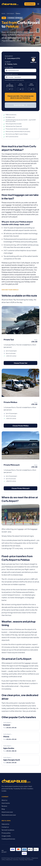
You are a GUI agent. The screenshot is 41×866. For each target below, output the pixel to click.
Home (3, 13)
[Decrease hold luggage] (18, 89)
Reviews (4, 806)
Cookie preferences (8, 839)
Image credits (6, 836)
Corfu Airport (10, 13)
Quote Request (29, 4)
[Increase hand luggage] (33, 89)
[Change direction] (33, 59)
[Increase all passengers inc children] (12, 89)
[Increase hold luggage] (22, 89)
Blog (3, 809)
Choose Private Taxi (20, 363)
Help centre (5, 824)
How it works (6, 803)
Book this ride (19, 105)
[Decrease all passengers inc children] (7, 89)
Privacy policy (6, 833)
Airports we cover (7, 812)
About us (4, 800)
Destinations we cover (9, 815)
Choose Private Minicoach (20, 488)
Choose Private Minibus (21, 426)
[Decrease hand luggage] (29, 89)
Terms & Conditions (8, 830)
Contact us (5, 827)
